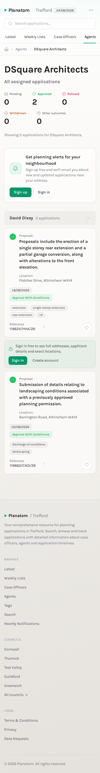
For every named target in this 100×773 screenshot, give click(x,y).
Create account (45, 360)
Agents (90, 37)
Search (10, 614)
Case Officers (65, 37)
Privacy (10, 729)
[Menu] (91, 10)
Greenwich (13, 685)
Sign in (44, 192)
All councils (13, 694)
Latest (10, 37)
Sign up (20, 192)
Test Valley (13, 667)
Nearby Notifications (21, 623)
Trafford (44, 10)
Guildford (12, 676)
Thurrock (11, 658)
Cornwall (11, 649)
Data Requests (16, 738)
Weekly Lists (34, 37)
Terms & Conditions (21, 720)
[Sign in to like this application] (86, 328)
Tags (8, 605)
